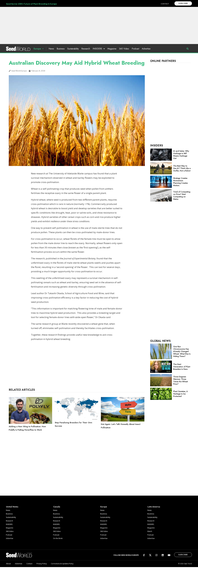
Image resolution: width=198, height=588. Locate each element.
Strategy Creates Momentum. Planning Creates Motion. (180, 182)
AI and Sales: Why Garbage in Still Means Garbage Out (181, 155)
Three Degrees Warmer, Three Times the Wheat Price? (180, 380)
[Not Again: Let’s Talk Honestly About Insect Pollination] (122, 420)
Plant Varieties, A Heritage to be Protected (180, 394)
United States (12, 506)
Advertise (146, 48)
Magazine (111, 48)
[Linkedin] (162, 554)
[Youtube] (168, 554)
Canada (56, 506)
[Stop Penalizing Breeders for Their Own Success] (76, 419)
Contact (29, 563)
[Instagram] (156, 554)
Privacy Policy (42, 563)
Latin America (153, 506)
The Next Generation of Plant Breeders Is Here (181, 366)
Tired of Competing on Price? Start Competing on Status (181, 195)
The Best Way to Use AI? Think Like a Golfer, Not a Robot (182, 168)
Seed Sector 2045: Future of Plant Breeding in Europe (31, 4)
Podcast (135, 48)
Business (61, 48)
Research (85, 48)
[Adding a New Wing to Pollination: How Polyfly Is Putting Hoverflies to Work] (30, 423)
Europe (37, 48)
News (51, 48)
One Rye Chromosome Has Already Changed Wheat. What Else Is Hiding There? (181, 351)
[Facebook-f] (143, 554)
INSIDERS (97, 48)
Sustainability (73, 48)
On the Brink (57, 538)
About (8, 563)
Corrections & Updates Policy (62, 563)
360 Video (124, 48)
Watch (149, 531)
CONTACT (165, 4)
